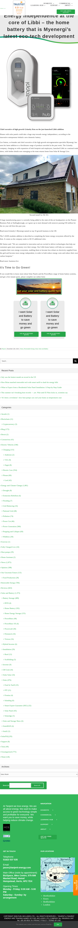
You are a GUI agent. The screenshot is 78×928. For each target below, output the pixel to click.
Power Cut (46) (8, 521)
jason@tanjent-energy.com (17, 867)
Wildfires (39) (8, 537)
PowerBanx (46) (11, 619)
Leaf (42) (8, 480)
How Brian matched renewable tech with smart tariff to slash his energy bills (29, 382)
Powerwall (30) (10, 629)
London (46, 904)
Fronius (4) (9, 695)
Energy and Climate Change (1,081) (14, 485)
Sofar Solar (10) (9, 675)
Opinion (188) (6, 568)
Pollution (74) (8, 516)
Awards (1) (5, 414)
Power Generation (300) (12, 526)
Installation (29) (9, 649)
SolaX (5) (6, 731)
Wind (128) (5, 757)
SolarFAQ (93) (6, 736)
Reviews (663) (6, 588)
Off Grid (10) (8, 670)
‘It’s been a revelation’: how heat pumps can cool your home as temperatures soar (31, 398)
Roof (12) (8, 654)
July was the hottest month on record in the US (18, 377)
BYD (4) (8, 603)
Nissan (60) (7, 475)
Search (6, 785)
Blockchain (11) (7, 419)
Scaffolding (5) (10, 660)
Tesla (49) (5, 747)
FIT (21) (8, 690)
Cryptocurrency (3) (10, 424)
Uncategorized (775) (8, 752)
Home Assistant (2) (8, 557)
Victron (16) (9, 639)
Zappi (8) (8, 465)
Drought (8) (7, 490)
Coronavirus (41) (7, 440)
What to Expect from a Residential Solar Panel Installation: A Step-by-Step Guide (31, 387)
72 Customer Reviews (19, 12)
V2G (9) (8, 460)
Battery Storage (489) (11, 598)
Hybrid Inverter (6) (10, 644)
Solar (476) (7, 680)
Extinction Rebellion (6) (12, 496)
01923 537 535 (10, 859)
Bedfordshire (49, 901)
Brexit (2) (4, 434)
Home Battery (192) (12, 608)
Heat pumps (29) (7, 552)
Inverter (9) (7, 665)
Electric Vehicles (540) (9, 445)
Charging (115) (8, 450)
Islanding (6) (9, 700)
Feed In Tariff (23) (11, 685)
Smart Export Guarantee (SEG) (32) (18, 706)
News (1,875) (6, 562)
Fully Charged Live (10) (10, 547)
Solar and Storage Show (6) (13, 721)
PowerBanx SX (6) (12, 624)
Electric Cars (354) (10, 470)
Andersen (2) (9, 455)
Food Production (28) (11, 578)
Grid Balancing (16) (10, 506)
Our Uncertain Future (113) (11, 573)
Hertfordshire (49, 895)
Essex (46, 898)
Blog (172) (5, 429)
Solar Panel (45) (11, 711)
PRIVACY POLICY (40, 920)
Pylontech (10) (10, 634)
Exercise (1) (5, 542)
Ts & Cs (48, 924)
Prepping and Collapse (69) (13, 532)
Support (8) (5, 742)
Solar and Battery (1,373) (10, 593)
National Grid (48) (10, 511)
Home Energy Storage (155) (15, 613)
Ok (58, 924)
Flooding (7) (7, 501)
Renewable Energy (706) (10, 583)
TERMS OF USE (54, 920)
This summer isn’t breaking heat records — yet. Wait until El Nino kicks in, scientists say (34, 393)
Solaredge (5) (10, 716)
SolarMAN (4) (8, 726)
